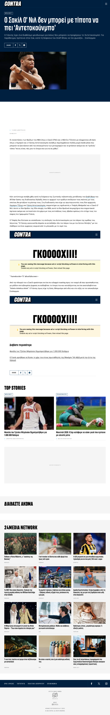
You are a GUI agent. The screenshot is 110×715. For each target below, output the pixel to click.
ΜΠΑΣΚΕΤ (8, 394)
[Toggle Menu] (106, 4)
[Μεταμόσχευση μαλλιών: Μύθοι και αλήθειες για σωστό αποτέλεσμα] (55, 613)
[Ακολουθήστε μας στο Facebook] (91, 683)
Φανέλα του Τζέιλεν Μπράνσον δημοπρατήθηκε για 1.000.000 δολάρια (39, 351)
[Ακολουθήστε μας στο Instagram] (106, 683)
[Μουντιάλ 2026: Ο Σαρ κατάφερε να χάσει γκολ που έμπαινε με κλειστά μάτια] (81, 413)
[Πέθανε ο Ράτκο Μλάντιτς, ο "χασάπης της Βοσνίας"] (20, 543)
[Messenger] (24, 45)
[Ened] (55, 704)
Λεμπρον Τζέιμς (16, 205)
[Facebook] (15, 45)
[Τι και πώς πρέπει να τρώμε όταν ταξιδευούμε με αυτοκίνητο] (20, 646)
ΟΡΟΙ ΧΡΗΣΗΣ (9, 684)
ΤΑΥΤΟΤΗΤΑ (21, 684)
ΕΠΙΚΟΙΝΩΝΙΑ (52, 684)
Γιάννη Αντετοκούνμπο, (36, 205)
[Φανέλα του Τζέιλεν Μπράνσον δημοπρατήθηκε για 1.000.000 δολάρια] (29, 413)
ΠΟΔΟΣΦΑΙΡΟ (62, 394)
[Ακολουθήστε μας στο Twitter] (99, 683)
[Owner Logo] (55, 696)
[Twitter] (20, 45)
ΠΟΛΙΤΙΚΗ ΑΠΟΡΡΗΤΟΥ (36, 684)
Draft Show (90, 197)
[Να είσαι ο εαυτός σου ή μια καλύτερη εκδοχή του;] (55, 646)
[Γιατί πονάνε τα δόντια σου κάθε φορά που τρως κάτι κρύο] (55, 543)
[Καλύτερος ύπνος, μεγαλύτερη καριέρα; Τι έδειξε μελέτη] (89, 613)
